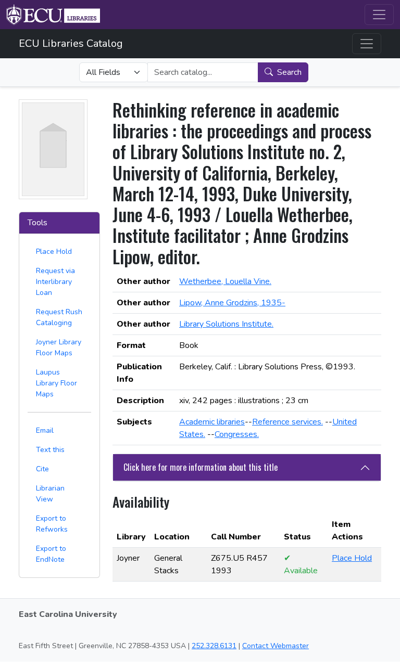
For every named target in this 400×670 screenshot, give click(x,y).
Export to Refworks (52, 523)
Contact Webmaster (275, 646)
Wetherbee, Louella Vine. (225, 281)
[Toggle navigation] (379, 14)
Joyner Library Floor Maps (58, 347)
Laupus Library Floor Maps (56, 383)
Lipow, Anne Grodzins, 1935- (232, 302)
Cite (42, 469)
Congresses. (237, 434)
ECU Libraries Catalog (71, 43)
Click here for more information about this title (200, 467)
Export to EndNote (51, 554)
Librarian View (50, 493)
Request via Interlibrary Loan (55, 282)
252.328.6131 (214, 646)
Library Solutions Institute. (226, 324)
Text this (50, 450)
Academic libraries (212, 422)
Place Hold (54, 251)
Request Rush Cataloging (59, 317)
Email (45, 430)
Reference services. (287, 422)
